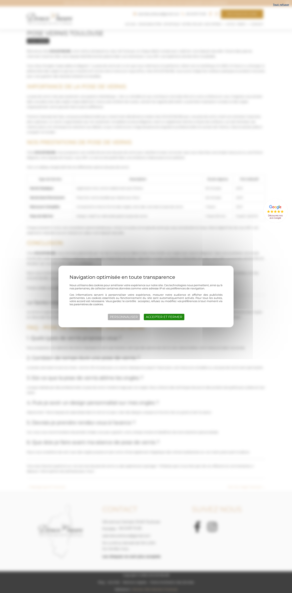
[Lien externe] (275, 211)
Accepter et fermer (164, 317)
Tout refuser (281, 4)
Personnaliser (124, 317)
